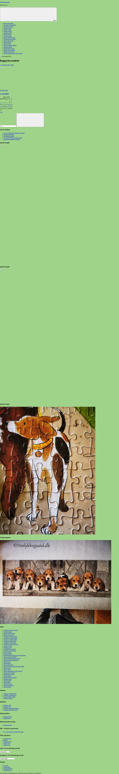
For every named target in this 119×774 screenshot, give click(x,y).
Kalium (5, 740)
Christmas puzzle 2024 (9, 641)
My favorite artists (8, 23)
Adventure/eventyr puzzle (10, 630)
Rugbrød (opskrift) (8, 134)
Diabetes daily (7, 705)
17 (1, 106)
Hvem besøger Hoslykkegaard (11, 658)
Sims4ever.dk (7, 718)
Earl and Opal (7, 738)
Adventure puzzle (8, 26)
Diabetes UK (7, 707)
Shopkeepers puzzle (8, 48)
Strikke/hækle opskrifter (10, 677)
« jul (1, 112)
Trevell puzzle (7, 44)
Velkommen (6, 682)
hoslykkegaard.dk (5, 2)
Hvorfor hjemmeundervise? (11, 660)
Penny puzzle (7, 42)
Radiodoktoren (7, 742)
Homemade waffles (8, 136)
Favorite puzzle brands (9, 25)
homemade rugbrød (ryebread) (11, 139)
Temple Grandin (7, 698)
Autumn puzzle (7, 33)
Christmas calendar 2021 (10, 636)
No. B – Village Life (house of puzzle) (14, 133)
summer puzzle (7, 31)
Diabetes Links (7, 647)
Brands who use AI (8, 52)
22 (10, 106)
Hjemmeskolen (7, 725)
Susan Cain (6, 743)
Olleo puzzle (6, 668)
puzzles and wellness (9, 50)
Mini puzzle (6, 661)
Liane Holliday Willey (9, 697)
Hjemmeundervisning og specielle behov (14, 655)
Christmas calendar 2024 (10, 639)
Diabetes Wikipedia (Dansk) (11, 708)
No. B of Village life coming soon (12, 137)
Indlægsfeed (6, 767)
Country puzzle (7, 36)
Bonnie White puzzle (9, 37)
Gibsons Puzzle (7, 47)
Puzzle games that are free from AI (12, 53)
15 (10, 104)
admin (12, 65)
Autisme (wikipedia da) (9, 693)
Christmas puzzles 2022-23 (10, 644)
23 (11, 106)
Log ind (5, 765)
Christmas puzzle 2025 (9, 643)
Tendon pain (6, 745)
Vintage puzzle (7, 28)
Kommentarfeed (7, 768)
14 (8, 104)
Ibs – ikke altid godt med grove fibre (13, 732)
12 (4, 104)
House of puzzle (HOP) (10, 45)
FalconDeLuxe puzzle (9, 39)
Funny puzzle (7, 652)
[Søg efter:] (8, 126)
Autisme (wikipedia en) (9, 695)
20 (6, 106)
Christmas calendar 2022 (10, 638)
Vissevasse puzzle (8, 40)
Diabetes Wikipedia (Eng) (10, 710)
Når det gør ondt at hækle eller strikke (13, 666)
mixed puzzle (7, 663)
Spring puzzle (7, 29)
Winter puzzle (7, 34)
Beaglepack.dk (7, 716)
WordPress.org (7, 770)
